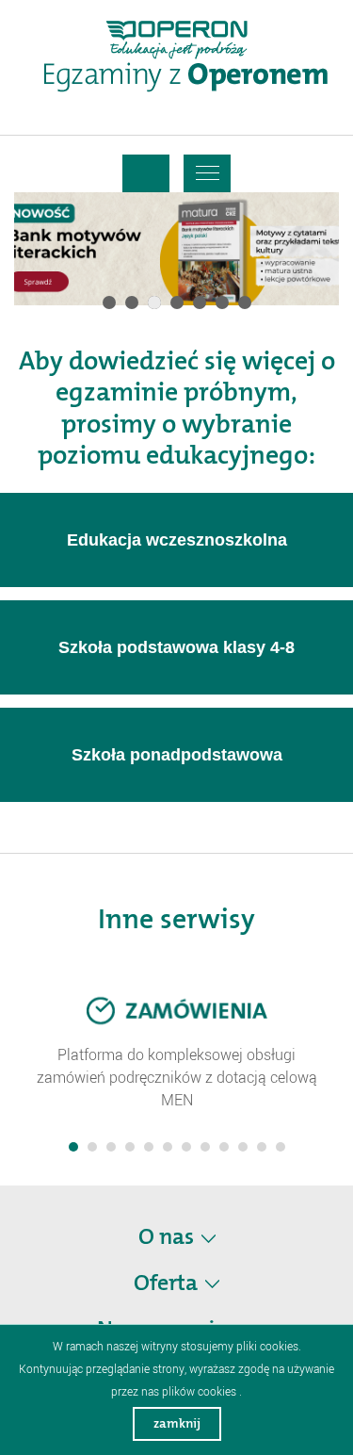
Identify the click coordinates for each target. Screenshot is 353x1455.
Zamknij (177, 1422)
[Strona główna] (186, 74)
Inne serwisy (176, 919)
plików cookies (199, 1390)
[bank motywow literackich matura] (176, 248)
